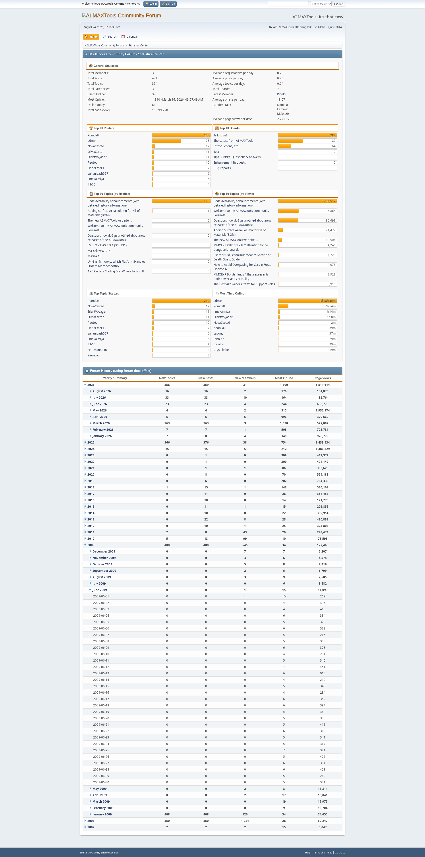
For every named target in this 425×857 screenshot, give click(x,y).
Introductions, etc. (226, 146)
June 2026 (100, 404)
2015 (91, 507)
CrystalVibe (221, 350)
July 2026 (99, 398)
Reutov (92, 163)
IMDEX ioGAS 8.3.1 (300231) (107, 245)
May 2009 (100, 789)
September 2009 (104, 571)
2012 (91, 526)
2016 (91, 500)
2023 (91, 455)
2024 (91, 449)
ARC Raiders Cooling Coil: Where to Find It (116, 271)
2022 (91, 462)
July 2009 (99, 583)
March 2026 (101, 423)
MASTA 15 (94, 256)
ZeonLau (94, 355)
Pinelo (281, 94)
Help (308, 852)
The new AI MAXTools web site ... (110, 220)
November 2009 (104, 558)
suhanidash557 (98, 174)
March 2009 (101, 801)
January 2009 (102, 814)
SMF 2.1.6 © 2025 (89, 852)
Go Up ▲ (340, 852)
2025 (91, 442)
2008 (91, 821)
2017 (91, 494)
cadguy (218, 333)
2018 (91, 487)
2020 (91, 474)
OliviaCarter (96, 152)
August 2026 (102, 391)
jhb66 (91, 184)
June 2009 (100, 590)
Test (216, 152)
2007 (91, 827)
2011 (91, 532)
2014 (91, 513)
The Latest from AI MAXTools (233, 141)
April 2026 (100, 417)
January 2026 (102, 436)
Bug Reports (222, 168)
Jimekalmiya (96, 179)
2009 (91, 545)
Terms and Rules (322, 852)
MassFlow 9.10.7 (99, 251)
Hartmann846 (97, 350)
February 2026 (103, 430)
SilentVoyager (97, 157)
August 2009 (102, 577)
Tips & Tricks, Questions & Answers (237, 157)
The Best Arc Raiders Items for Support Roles (244, 284)
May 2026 (100, 410)
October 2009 (102, 564)
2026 (91, 385)
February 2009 (103, 808)
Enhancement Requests (230, 163)
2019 (91, 481)
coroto (218, 344)
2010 (91, 539)
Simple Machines (109, 852)
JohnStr (219, 339)
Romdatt (93, 135)
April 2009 (100, 795)
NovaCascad (96, 146)
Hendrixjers (96, 168)
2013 (91, 519)
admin (92, 141)
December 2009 (104, 551)
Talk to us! (220, 135)
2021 (91, 468)
